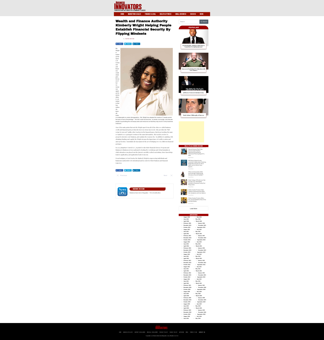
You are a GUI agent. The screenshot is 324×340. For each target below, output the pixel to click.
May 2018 (197, 318)
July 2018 (199, 316)
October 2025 (187, 227)
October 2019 (187, 302)
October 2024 (187, 239)
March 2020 (199, 295)
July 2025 (199, 229)
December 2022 (187, 262)
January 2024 (201, 248)
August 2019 (187, 304)
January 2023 (201, 260)
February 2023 (187, 260)
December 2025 (187, 225)
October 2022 (187, 264)
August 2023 (187, 254)
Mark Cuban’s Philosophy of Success (193, 109)
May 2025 (197, 231)
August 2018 (187, 316)
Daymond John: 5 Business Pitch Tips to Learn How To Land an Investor (193, 40)
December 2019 (187, 299)
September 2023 (201, 252)
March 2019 (199, 308)
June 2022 (186, 268)
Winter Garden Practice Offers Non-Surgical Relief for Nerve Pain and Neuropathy (197, 199)
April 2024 (186, 246)
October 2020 (187, 289)
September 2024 (201, 239)
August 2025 (187, 229)
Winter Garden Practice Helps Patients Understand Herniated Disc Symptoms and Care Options (197, 191)
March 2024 (199, 246)
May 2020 (197, 293)
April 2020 (186, 295)
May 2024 (197, 244)
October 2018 (187, 314)
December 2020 (187, 287)
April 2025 (186, 233)
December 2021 (187, 275)
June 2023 (186, 256)
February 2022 (187, 273)
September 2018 (201, 314)
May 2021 (197, 281)
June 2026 (186, 219)
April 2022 (186, 271)
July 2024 (199, 242)
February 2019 (187, 310)
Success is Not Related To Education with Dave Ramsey (193, 63)
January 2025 (201, 235)
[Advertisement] (191, 131)
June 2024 (186, 244)
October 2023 (187, 252)
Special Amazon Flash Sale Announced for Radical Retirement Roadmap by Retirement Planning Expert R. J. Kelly (196, 152)
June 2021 (186, 281)
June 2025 (186, 231)
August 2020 (187, 291)
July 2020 (199, 291)
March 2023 (199, 258)
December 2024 (187, 237)
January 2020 (201, 297)
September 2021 (201, 277)
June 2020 (186, 293)
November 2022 (202, 262)
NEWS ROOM (129, 39)
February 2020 (187, 297)
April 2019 (186, 308)
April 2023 (186, 258)
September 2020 (201, 289)
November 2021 (202, 275)
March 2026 (199, 221)
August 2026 (187, 217)
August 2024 (187, 242)
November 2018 (202, 312)
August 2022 (187, 266)
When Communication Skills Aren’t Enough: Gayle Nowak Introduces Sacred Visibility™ (195, 173)
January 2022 (201, 273)
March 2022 (199, 271)
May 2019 (197, 306)
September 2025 (201, 227)
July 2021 (199, 279)
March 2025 (199, 233)
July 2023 (199, 254)
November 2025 (202, 225)
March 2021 (199, 283)
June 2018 (186, 318)
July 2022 (199, 266)
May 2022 (197, 268)
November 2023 (202, 250)
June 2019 (186, 306)
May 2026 (197, 219)
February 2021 (187, 285)
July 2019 (199, 304)
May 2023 (197, 256)
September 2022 (201, 264)
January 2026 (201, 223)
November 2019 (202, 299)
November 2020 (202, 287)
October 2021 (187, 277)
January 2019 (201, 310)
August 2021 (187, 279)
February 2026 (187, 223)
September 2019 (201, 302)
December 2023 (187, 250)
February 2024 (187, 248)
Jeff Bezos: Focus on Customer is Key (193, 86)
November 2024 (202, 237)
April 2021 (186, 283)
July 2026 (199, 217)
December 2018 (187, 312)
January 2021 (201, 285)
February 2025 (187, 235)
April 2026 (186, 221)
